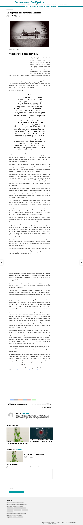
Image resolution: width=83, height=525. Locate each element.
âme (15, 517)
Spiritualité (27, 6)
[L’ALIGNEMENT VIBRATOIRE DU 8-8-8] (18, 434)
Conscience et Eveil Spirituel (29, 2)
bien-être (10, 506)
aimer (9, 502)
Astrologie (34, 6)
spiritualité (10, 517)
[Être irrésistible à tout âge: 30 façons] (41, 433)
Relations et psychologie (51, 6)
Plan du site (54, 523)
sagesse (9, 515)
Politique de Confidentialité (70, 522)
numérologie (10, 509)
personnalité (18, 509)
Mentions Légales (60, 522)
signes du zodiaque (18, 515)
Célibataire (10, 508)
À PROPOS (44, 523)
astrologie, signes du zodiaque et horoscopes (17, 504)
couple (21, 506)
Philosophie (41, 6)
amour (14, 502)
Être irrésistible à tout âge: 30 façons (41, 441)
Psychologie (10, 511)
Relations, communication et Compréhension (17, 513)
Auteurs (49, 523)
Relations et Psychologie (43, 439)
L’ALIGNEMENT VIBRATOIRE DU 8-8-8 (17, 443)
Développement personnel (20, 508)
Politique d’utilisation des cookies (48, 522)
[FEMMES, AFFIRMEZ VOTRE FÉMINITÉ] (1, 262)
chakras (15, 506)
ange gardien (20, 502)
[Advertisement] (19, 64)
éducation (21, 517)
